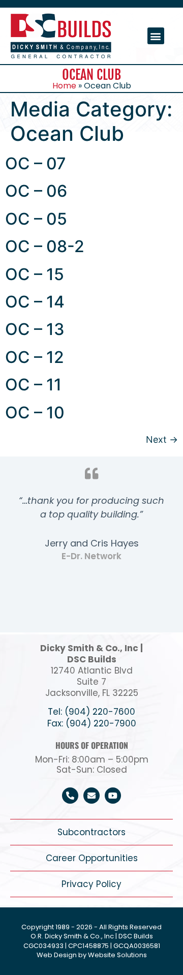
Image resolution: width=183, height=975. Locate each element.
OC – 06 (36, 191)
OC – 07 (35, 163)
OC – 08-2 (44, 246)
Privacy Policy (91, 884)
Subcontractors (91, 832)
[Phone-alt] (70, 795)
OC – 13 (35, 329)
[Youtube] (113, 795)
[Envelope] (91, 795)
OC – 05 (36, 219)
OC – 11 (33, 384)
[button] (155, 35)
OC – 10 (35, 412)
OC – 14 (35, 302)
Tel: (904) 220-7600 (91, 712)
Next (162, 439)
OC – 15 (34, 274)
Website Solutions (117, 955)
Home (64, 86)
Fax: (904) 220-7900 (91, 723)
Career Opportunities (92, 858)
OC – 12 (34, 357)
